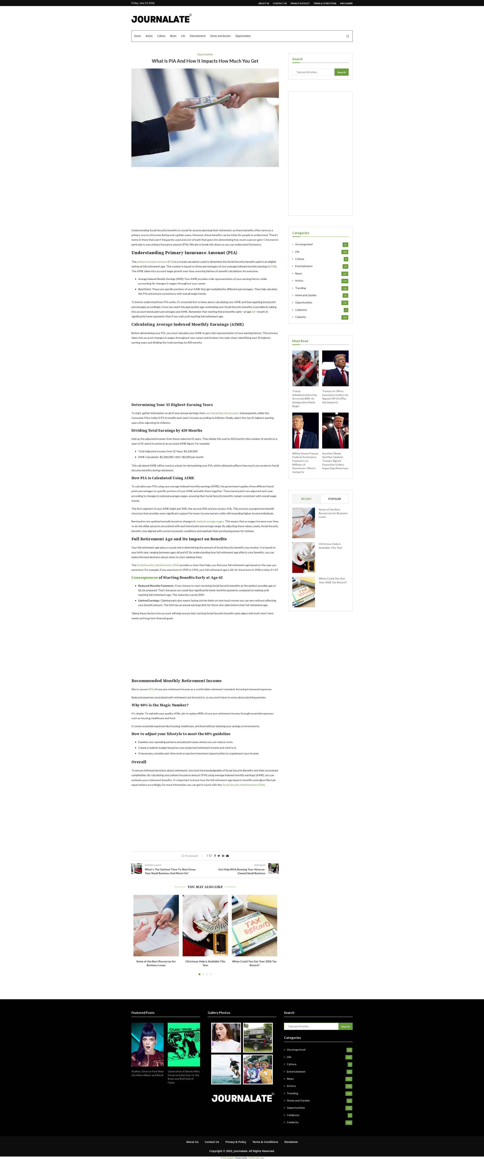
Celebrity (321, 317)
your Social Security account (222, 413)
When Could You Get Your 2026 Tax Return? (333, 580)
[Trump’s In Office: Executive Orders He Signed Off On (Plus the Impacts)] (335, 368)
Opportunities (243, 35)
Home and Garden (220, 35)
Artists (149, 35)
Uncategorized (321, 244)
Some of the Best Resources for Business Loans (333, 513)
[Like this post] (210, 855)
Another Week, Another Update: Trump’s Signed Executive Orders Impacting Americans (335, 461)
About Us (263, 3)
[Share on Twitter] (219, 855)
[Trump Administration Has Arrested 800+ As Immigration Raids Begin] (305, 368)
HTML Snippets (227, 1158)
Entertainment (198, 35)
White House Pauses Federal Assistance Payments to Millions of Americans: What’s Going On (305, 463)
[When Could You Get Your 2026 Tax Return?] (254, 925)
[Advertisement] (205, 199)
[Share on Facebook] (215, 855)
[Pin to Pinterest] (223, 855)
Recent (306, 498)
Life (183, 35)
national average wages (210, 521)
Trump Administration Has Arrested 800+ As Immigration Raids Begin (304, 398)
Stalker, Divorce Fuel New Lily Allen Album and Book (147, 1073)
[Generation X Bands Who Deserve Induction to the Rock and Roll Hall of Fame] (184, 1044)
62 (253, 311)
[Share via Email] (227, 855)
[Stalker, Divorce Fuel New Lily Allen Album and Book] (147, 1044)
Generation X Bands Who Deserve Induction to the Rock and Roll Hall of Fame (184, 1077)
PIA (171, 261)
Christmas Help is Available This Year (330, 545)
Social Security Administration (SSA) (158, 565)
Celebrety (321, 309)
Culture (161, 35)
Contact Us (280, 3)
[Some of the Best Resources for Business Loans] (156, 925)
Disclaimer (346, 3)
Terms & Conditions (324, 3)
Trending (321, 288)
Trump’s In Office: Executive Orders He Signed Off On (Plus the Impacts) (335, 396)
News (173, 35)
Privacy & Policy (300, 3)
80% (151, 689)
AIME (272, 266)
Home (137, 35)
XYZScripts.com (256, 1158)
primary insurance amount (152, 261)
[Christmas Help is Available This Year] (205, 925)
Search (341, 72)
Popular (334, 498)
